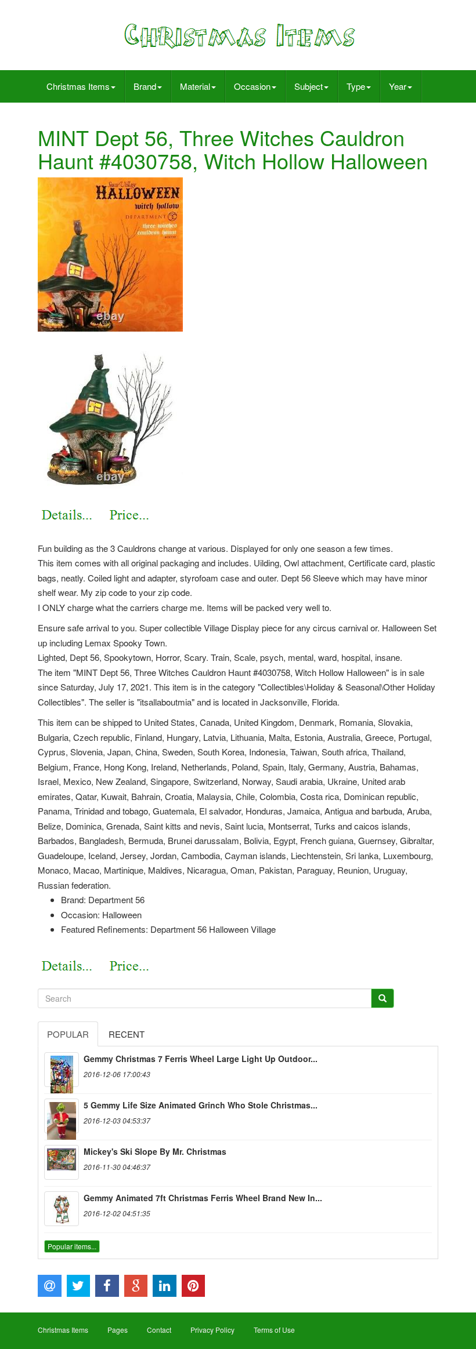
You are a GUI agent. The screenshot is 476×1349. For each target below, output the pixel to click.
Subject (308, 86)
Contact (159, 1330)
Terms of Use (274, 1330)
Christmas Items (78, 86)
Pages (117, 1330)
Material (195, 86)
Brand (145, 86)
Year (397, 86)
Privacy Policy (212, 1330)
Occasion (252, 86)
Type (356, 86)
